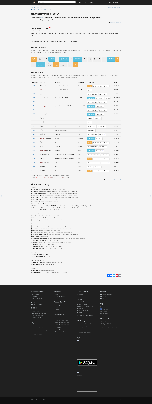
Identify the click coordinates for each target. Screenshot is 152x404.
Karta (56, 294)
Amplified (35, 230)
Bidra (116, 2)
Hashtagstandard (36, 332)
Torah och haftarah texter (85, 332)
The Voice (35, 244)
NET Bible (35, 242)
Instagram (104, 307)
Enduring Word (36, 272)
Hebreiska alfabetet (60, 330)
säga (33, 59)
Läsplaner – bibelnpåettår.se (85, 324)
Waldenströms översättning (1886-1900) (44, 206)
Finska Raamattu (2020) (39, 218)
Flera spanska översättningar (41, 256)
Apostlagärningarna (83, 310)
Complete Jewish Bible (39, 234)
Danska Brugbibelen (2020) (40, 220)
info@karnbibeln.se (107, 294)
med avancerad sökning (54, 199)
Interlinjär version (59, 318)
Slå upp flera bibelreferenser (39, 328)
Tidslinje (57, 307)
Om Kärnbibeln (36, 294)
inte (85, 59)
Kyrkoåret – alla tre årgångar (85, 315)
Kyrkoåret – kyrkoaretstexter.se (87, 330)
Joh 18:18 (117, 7)
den (63, 64)
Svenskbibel (36, 201)
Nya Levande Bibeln (38, 195)
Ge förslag (104, 296)
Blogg (34, 302)
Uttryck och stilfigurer (37, 315)
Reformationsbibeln (38, 203)
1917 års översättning (38, 207)
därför (40, 59)
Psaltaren (80, 312)
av (99, 59)
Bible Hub (35, 248)
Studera (89, 2)
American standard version (40, 236)
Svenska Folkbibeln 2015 (39, 193)
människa (40, 64)
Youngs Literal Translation (40, 246)
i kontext (37, 7)
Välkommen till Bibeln (37, 311)
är (117, 59)
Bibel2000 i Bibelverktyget (40, 199)
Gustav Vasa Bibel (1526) (39, 210)
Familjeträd (58, 309)
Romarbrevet (81, 308)
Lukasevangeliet (82, 304)
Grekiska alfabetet (60, 332)
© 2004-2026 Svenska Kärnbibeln (40, 400)
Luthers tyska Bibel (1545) (40, 254)
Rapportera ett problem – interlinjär (113, 180)
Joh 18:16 (110, 7)
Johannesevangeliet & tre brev (86, 306)
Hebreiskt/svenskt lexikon (62, 324)
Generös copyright (37, 298)
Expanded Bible (37, 228)
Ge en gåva (104, 322)
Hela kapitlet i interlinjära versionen (41, 9)
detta (49, 64)
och (90, 59)
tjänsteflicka (64, 59)
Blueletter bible (37, 262)
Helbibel (80, 294)
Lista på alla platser (60, 296)
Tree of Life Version (38, 240)
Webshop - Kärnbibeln (109, 328)
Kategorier (58, 327)
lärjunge (111, 59)
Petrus (52, 59)
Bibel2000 (35, 197)
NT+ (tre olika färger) (83, 297)
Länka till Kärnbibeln (37, 334)
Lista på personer (59, 305)
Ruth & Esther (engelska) (84, 301)
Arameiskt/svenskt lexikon (62, 322)
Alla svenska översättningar (39, 313)
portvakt (78, 59)
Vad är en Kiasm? (36, 317)
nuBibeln (35, 191)
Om (79, 2)
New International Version (40, 232)
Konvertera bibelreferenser (39, 326)
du (95, 59)
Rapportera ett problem (115, 22)
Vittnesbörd (35, 296)
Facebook (105, 309)
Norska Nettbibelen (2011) (40, 216)
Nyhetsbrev (105, 313)
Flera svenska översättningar (41, 189)
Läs (84, 2)
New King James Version (39, 238)
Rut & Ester (81, 300)
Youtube (104, 311)
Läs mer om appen (83, 368)
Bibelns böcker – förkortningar (40, 330)
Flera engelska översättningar (41, 226)
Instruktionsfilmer (37, 304)
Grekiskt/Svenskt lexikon (61, 320)
